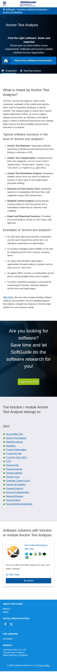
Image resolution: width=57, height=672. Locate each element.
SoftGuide (10, 9)
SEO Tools (8, 297)
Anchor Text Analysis (12, 12)
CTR (8, 461)
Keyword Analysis (14, 488)
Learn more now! (28, 381)
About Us (6, 609)
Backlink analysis (14, 442)
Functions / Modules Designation (32, 9)
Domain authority (14, 473)
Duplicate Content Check (18, 480)
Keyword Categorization (17, 492)
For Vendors (8, 639)
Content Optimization (16, 449)
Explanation (11, 70)
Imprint (5, 612)
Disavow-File (12, 465)
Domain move (13, 477)
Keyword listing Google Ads (19, 504)
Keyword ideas (13, 500)
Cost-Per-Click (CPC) (16, 457)
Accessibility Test (14, 434)
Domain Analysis (14, 469)
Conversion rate (13, 453)
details (30, 580)
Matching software (32, 70)
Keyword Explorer (14, 496)
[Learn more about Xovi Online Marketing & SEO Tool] (28, 563)
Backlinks (11, 446)
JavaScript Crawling (15, 484)
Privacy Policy (44, 665)
